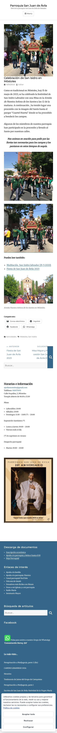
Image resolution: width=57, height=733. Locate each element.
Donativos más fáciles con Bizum (20, 584)
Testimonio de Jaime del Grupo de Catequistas (23, 679)
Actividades (11, 337)
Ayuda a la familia (13, 572)
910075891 (16, 390)
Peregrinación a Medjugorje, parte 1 (19, 685)
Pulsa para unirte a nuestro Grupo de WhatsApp (27, 641)
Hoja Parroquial (12, 558)
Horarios (7, 674)
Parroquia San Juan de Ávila (28, 5)
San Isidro (32, 337)
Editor (21, 84)
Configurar (28, 727)
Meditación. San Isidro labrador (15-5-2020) (29, 265)
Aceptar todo (28, 714)
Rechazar (28, 720)
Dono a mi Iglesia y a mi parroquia (20, 587)
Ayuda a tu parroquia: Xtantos (18, 575)
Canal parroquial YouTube (17, 578)
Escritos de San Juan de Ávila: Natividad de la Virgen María (28, 690)
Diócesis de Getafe (13, 581)
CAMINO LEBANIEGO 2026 (15, 668)
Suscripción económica (16, 552)
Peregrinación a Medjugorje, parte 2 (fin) (21, 662)
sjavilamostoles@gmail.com (15, 387)
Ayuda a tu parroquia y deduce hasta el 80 (23, 555)
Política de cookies (11, 708)
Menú (29, 13)
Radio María (11, 590)
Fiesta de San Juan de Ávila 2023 (23, 268)
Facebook (10, 622)
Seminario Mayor (13, 593)
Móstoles (23, 337)
